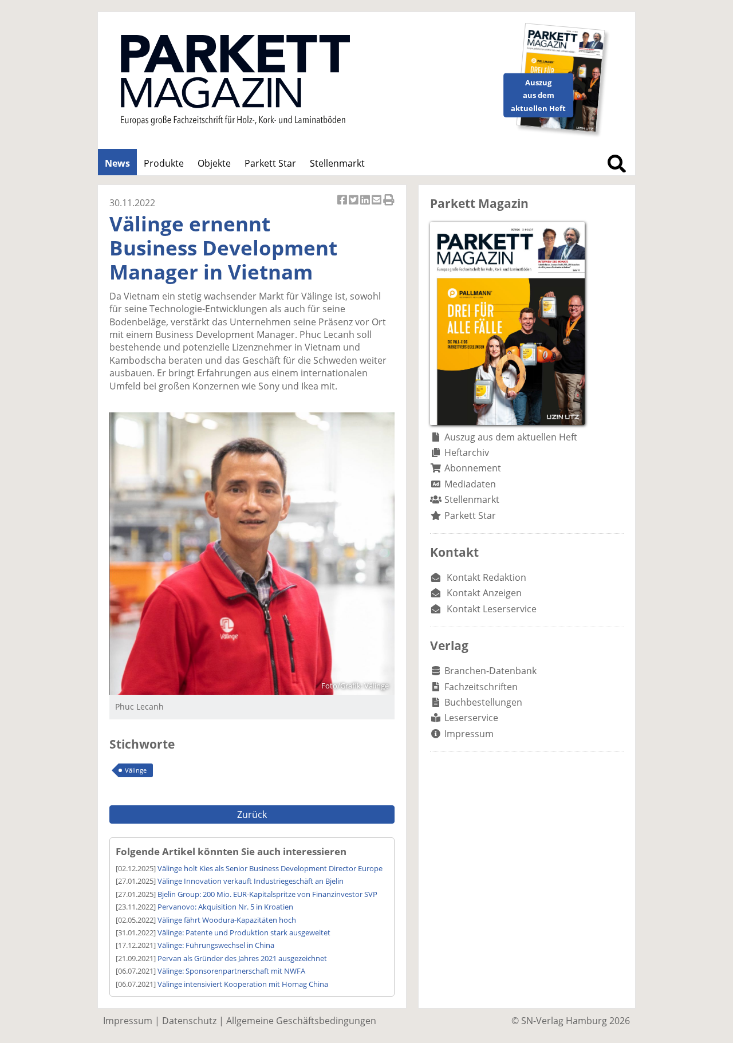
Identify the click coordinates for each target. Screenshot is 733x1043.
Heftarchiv (466, 452)
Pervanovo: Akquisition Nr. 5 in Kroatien (225, 907)
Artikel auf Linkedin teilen (366, 205)
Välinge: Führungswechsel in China (215, 945)
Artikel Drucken (389, 205)
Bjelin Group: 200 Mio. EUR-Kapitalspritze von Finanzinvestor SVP (267, 894)
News (117, 163)
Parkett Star (270, 163)
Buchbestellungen (483, 702)
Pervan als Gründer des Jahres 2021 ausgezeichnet (242, 958)
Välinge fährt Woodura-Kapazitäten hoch (226, 920)
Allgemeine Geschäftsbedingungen (301, 1020)
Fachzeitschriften (481, 686)
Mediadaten (470, 484)
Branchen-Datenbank (490, 670)
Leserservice (471, 717)
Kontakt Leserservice (492, 609)
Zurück (252, 814)
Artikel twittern (354, 205)
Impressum (469, 733)
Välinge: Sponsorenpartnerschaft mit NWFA (231, 971)
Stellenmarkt (337, 163)
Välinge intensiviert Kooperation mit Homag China (242, 984)
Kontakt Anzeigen (484, 593)
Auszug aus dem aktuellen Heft (510, 437)
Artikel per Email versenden (377, 205)
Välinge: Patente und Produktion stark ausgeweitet (243, 932)
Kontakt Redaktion (486, 577)
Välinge (136, 770)
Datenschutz (189, 1020)
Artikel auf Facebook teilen (343, 205)
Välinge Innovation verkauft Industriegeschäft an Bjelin (250, 881)
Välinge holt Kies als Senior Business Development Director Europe (270, 868)
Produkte (164, 163)
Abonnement (472, 468)
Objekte (214, 163)
